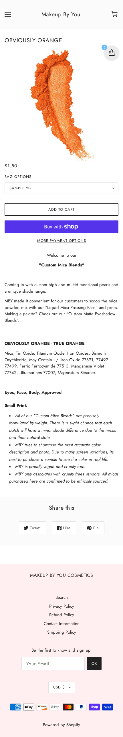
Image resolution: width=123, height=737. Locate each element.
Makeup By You (61, 14)
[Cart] (115, 14)
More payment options (61, 240)
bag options (18, 176)
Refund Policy (61, 615)
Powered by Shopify (61, 725)
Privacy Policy (61, 606)
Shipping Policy (61, 632)
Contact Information (62, 623)
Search (61, 597)
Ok (94, 663)
